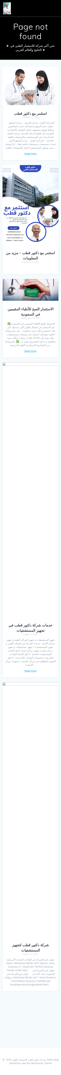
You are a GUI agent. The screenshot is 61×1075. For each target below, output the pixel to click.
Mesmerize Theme (41, 1063)
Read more (30, 153)
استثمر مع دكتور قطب (30, 113)
